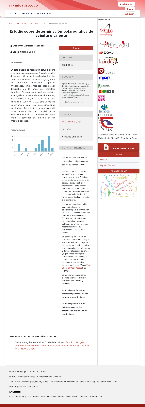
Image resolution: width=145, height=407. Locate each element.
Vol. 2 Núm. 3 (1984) (38, 24)
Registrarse (126, 4)
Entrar (130, 9)
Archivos (27, 13)
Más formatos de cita (73, 102)
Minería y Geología (23, 5)
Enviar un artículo (122, 148)
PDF (77, 48)
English (103, 159)
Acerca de (43, 13)
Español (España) (108, 165)
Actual (13, 13)
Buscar (130, 14)
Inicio (12, 24)
